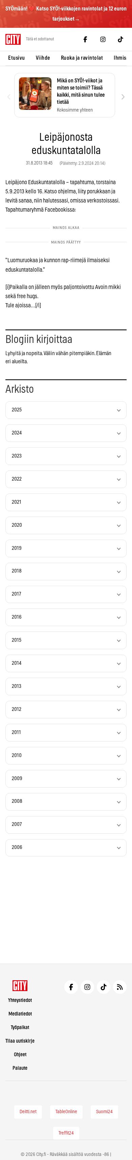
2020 (17, 525)
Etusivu (16, 58)
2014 (16, 663)
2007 (17, 824)
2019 (17, 548)
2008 (17, 801)
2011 (16, 732)
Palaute (20, 1068)
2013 (16, 686)
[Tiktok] (120, 39)
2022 (17, 479)
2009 (17, 778)
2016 (17, 617)
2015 (16, 640)
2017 (16, 594)
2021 (16, 502)
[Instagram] (103, 39)
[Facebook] (85, 39)
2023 (17, 456)
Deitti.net (28, 1111)
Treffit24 (66, 1133)
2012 (16, 709)
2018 (17, 571)
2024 (17, 433)
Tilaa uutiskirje (20, 1041)
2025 (17, 409)
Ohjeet (20, 1054)
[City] (20, 985)
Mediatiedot (20, 1014)
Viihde (43, 58)
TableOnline (66, 1111)
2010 (17, 755)
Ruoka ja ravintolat (82, 58)
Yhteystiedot (20, 1000)
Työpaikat (20, 1027)
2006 (17, 847)
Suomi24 (104, 1111)
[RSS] (120, 987)
